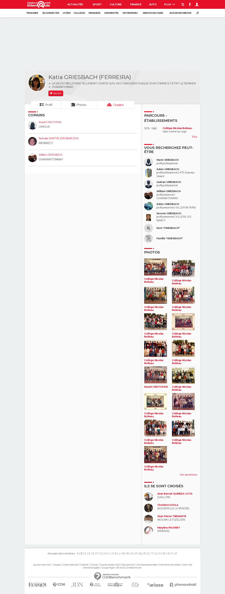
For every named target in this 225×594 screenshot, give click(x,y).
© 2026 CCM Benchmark (129, 568)
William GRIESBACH (50, 154)
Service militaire (153, 13)
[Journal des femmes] (37, 585)
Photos (81, 105)
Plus (167, 4)
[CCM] (58, 585)
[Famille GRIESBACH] (148, 238)
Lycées (67, 13)
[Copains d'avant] (115, 585)
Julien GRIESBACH (167, 169)
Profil (48, 105)
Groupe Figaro (108, 568)
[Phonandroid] (183, 585)
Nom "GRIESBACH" (168, 228)
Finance (135, 4)
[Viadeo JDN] (135, 585)
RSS (118, 565)
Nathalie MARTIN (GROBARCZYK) (58, 138)
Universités (111, 13)
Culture (115, 4)
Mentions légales (91, 568)
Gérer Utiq (187, 565)
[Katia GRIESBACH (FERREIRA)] (37, 83)
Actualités (75, 4)
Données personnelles (147, 565)
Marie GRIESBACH (167, 159)
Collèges (79, 13)
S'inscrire (32, 13)
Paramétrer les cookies (169, 565)
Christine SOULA (167, 505)
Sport (97, 4)
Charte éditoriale (70, 565)
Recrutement (128, 565)
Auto (153, 4)
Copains (118, 105)
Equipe (57, 565)
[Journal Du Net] (77, 585)
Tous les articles (107, 565)
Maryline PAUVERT (168, 527)
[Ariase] (155, 585)
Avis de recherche (180, 13)
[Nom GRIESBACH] (148, 228)
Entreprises (130, 13)
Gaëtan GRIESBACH (168, 182)
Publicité (84, 565)
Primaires (94, 13)
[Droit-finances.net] (95, 585)
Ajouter (57, 93)
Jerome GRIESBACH (168, 213)
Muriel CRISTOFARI (50, 122)
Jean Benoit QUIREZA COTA (174, 493)
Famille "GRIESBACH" (169, 238)
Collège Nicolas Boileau (177, 128)
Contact (94, 565)
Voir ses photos (188, 474)
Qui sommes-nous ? (42, 565)
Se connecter (50, 13)
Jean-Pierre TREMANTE (171, 516)
